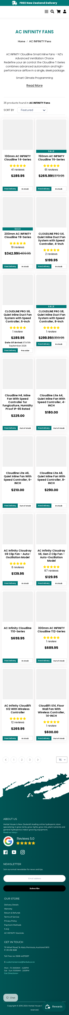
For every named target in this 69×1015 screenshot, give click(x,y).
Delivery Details (11, 905)
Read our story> (10, 832)
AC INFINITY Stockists (14, 933)
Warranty (8, 909)
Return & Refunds (12, 913)
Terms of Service (11, 917)
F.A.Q (6, 929)
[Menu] (46, 11)
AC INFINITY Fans (40, 41)
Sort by (9, 110)
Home (21, 41)
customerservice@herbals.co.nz (20, 962)
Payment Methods (12, 925)
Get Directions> (11, 973)
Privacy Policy (10, 921)
